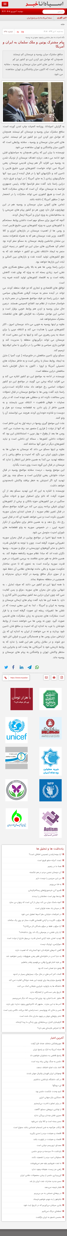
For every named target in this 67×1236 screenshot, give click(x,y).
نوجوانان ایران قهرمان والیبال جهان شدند (43, 1073)
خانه (62, 24)
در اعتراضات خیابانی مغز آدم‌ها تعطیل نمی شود (41, 914)
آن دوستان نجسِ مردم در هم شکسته (45, 872)
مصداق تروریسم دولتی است (49, 1145)
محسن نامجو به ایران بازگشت (48, 1217)
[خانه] (44, 6)
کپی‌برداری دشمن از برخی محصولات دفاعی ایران (40, 1175)
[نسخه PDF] (60, 678)
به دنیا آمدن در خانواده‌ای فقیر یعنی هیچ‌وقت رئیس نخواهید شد (33, 956)
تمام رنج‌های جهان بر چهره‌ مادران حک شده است (40, 1016)
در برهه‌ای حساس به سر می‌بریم (47, 1193)
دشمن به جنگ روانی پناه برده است (46, 1061)
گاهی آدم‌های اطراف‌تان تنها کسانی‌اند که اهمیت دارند (38, 950)
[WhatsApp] (37, 667)
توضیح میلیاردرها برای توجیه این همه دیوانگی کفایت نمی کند (35, 980)
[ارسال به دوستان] (45, 678)
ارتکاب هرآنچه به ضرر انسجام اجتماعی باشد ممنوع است (37, 1127)
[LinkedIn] (22, 667)
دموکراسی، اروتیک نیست (50, 944)
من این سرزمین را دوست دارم (48, 878)
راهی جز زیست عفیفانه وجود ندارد (46, 1169)
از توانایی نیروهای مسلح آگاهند (47, 1109)
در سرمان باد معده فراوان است (48, 908)
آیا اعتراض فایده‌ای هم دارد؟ (49, 1028)
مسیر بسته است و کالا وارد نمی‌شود (46, 1121)
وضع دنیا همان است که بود (49, 968)
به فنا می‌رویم (55, 884)
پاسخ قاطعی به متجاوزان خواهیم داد (45, 1055)
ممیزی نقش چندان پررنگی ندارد (47, 1115)
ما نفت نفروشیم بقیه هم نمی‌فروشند (45, 1163)
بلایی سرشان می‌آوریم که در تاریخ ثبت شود (42, 1205)
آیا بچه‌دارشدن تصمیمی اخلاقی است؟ (45, 854)
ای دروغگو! (56, 1085)
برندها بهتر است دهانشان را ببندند (46, 896)
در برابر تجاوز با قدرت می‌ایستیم (47, 1103)
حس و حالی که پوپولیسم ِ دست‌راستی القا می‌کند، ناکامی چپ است (32, 1010)
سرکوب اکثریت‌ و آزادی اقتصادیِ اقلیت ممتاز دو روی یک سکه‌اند (34, 920)
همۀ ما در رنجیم (54, 866)
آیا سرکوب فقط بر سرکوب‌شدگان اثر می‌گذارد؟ (42, 926)
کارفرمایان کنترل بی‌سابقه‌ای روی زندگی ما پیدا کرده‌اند (38, 1022)
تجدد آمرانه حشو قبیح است (49, 860)
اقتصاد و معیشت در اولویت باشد (47, 1139)
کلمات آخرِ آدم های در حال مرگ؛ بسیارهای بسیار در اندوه (37, 974)
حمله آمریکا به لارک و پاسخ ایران (39, 18)
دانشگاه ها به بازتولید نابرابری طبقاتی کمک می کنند (39, 986)
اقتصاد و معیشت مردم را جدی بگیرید (45, 1133)
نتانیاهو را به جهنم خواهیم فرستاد (47, 1199)
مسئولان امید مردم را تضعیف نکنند (46, 1157)
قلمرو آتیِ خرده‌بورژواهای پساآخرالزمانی (44, 890)
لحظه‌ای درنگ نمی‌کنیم (51, 1211)
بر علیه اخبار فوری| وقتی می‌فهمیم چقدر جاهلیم (41, 962)
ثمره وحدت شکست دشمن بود (48, 1091)
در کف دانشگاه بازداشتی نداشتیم (47, 1079)
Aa (22, 32)
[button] (5, 4)
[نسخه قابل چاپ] (53, 678)
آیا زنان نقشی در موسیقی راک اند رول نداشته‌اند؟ (40, 932)
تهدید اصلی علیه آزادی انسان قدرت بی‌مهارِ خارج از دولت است (34, 938)
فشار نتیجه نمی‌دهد (52, 1187)
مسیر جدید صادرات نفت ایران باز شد (45, 1181)
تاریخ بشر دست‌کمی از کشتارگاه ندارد (45, 992)
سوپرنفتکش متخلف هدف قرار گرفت (46, 1043)
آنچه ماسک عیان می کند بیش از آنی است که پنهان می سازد (35, 902)
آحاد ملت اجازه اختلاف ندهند (48, 1067)
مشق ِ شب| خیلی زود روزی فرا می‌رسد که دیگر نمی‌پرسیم (37, 998)
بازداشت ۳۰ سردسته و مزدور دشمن (46, 1151)
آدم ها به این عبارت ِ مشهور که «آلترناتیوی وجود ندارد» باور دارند (33, 1004)
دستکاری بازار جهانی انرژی (50, 1097)
